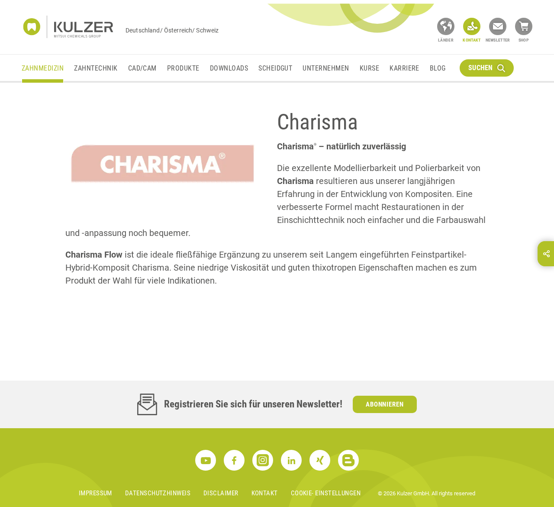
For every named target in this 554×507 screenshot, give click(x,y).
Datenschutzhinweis (157, 493)
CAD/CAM (142, 68)
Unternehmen (326, 68)
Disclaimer (220, 493)
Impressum (95, 493)
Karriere (404, 68)
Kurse (369, 68)
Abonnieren (385, 404)
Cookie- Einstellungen (326, 493)
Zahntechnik (95, 68)
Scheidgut (275, 68)
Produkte (183, 68)
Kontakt (264, 493)
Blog (438, 68)
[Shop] (523, 26)
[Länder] (445, 26)
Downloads (229, 68)
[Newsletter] (497, 26)
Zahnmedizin (43, 68)
